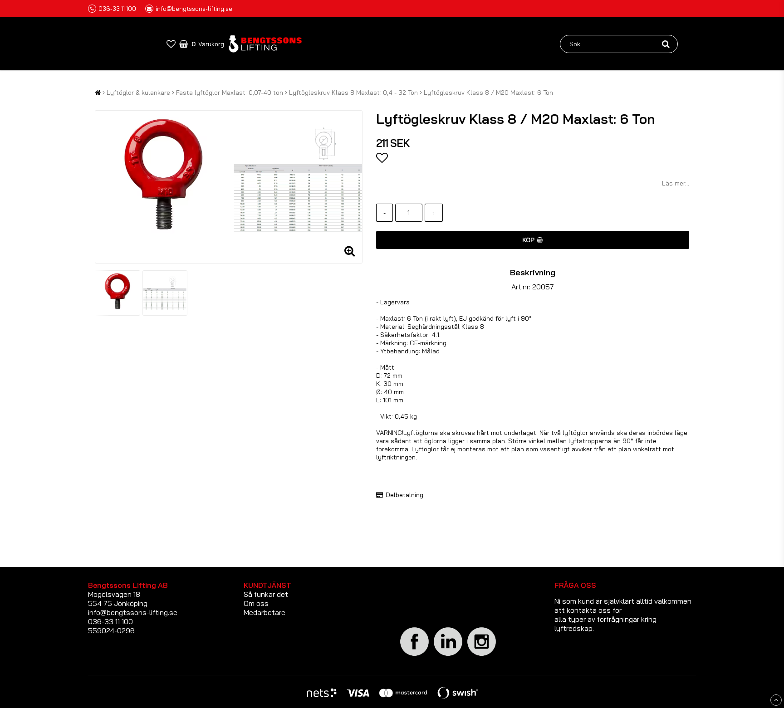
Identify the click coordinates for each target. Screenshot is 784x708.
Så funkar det (266, 594)
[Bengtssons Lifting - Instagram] (482, 654)
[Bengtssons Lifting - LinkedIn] (448, 656)
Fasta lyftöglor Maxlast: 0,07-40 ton (229, 92)
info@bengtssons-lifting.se (194, 8)
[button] (171, 43)
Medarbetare (264, 612)
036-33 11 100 (117, 8)
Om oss (256, 603)
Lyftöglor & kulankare (138, 92)
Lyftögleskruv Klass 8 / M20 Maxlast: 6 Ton (488, 92)
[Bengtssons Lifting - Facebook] (415, 654)
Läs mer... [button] (675, 183)
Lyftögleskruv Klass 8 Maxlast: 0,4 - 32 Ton (353, 92)
